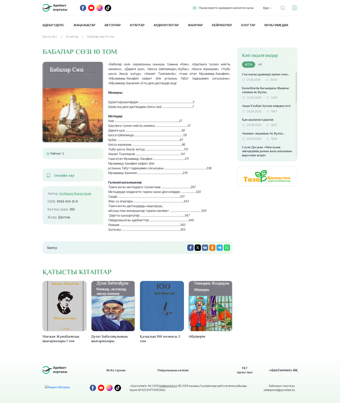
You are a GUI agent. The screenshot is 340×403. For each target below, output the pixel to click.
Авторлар (112, 25)
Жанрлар (195, 25)
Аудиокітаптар (166, 25)
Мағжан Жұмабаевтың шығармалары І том (60, 338)
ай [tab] (260, 64)
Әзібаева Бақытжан (75, 193)
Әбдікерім (197, 336)
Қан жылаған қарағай (257, 119)
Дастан (64, 217)
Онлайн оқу (64, 175)
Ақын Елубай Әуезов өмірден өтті (266, 106)
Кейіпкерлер (222, 25)
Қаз (266, 8)
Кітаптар (137, 25)
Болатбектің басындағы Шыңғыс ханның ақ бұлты (265, 90)
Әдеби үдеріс (53, 25)
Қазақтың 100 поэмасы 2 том (160, 338)
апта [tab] (248, 64)
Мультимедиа (276, 25)
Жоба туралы (116, 370)
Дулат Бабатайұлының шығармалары (109, 338)
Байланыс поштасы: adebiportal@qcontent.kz (279, 388)
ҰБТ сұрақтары (244, 370)
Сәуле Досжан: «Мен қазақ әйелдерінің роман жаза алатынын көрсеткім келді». (267, 151)
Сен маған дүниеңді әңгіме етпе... (266, 74)
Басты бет (49, 36)
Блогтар (248, 25)
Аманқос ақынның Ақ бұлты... (263, 133)
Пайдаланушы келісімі (172, 370)
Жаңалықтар (84, 25)
